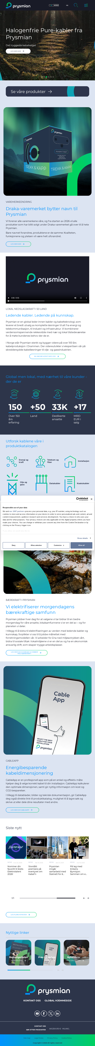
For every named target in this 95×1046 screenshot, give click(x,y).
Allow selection (36, 545)
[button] (54, 5)
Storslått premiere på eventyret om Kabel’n (35, 870)
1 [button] (41, 77)
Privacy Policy (52, 1038)
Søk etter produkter (36, 1030)
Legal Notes (38, 1038)
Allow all (81, 545)
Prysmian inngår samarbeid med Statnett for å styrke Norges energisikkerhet (57, 870)
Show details (82, 538)
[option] (47, 45)
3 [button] (46, 77)
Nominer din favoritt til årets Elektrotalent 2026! (15, 870)
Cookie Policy (67, 1038)
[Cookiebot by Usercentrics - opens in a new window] (78, 499)
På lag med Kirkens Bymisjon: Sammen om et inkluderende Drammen (78, 870)
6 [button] (53, 77)
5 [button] (51, 77)
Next (88, 898)
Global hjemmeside (58, 1000)
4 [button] (48, 77)
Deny (13, 545)
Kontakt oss (32, 1000)
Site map (27, 1038)
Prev (84, 898)
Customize (58, 545)
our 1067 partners (17, 511)
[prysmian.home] (18, 5)
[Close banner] (91, 499)
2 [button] (44, 77)
